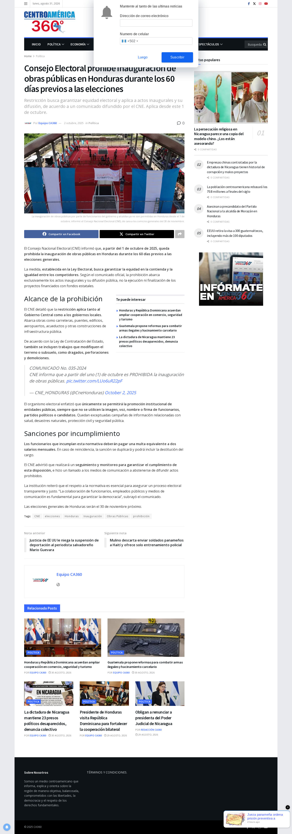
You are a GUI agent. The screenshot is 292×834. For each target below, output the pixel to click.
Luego (143, 57)
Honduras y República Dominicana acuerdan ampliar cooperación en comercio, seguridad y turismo (150, 314)
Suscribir (177, 57)
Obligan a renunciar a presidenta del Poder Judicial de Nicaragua (153, 717)
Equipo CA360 (47, 123)
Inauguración (93, 516)
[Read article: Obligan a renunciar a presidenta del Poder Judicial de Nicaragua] (159, 693)
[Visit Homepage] (52, 22)
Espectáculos (208, 44)
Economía (78, 44)
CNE (37, 516)
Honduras (72, 516)
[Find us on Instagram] (260, 3)
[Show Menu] (25, 3)
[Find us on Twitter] (254, 3)
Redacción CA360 (151, 729)
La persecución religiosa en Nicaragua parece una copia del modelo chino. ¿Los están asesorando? (218, 136)
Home (28, 56)
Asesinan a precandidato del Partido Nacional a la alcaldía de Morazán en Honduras (232, 211)
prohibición (141, 516)
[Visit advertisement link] (231, 279)
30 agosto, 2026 (61, 672)
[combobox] (129, 41)
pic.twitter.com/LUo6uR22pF (94, 381)
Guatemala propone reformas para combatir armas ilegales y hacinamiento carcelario (145, 664)
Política (53, 44)
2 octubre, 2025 (74, 123)
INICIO (36, 44)
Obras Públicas (117, 516)
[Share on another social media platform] (179, 234)
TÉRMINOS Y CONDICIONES (107, 772)
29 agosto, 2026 (116, 735)
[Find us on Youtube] (266, 3)
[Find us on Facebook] (249, 3)
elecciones (52, 516)
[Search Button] (265, 44)
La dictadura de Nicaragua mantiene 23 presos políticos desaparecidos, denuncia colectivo (148, 341)
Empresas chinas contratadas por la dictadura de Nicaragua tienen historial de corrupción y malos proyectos (236, 167)
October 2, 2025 (120, 392)
